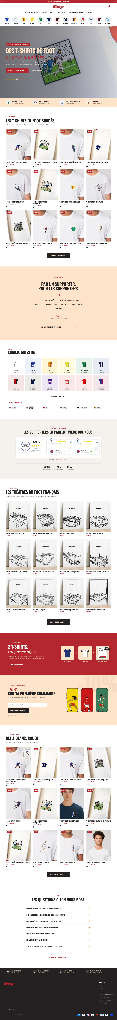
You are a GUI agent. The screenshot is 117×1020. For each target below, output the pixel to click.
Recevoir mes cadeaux (18, 710)
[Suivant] (115, 1)
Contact (101, 989)
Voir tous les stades (58, 622)
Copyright (19, 1015)
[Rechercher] (105, 6)
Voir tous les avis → (64, 459)
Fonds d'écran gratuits (76, 13)
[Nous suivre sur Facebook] (5, 1009)
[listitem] (7, 20)
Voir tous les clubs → (58, 397)
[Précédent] (1, 1)
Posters (52, 13)
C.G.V (100, 991)
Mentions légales (103, 1003)
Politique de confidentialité (106, 994)
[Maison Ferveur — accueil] (58, 6)
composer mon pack (17, 665)
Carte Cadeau (62, 13)
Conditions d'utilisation (105, 1000)
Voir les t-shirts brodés (17, 70)
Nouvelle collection (31, 13)
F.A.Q (100, 986)
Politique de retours (104, 997)
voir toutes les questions (58, 957)
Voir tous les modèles (58, 255)
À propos (89, 13)
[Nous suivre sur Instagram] (9, 1009)
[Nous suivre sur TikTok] (14, 1009)
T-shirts (43, 13)
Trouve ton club (37, 70)
